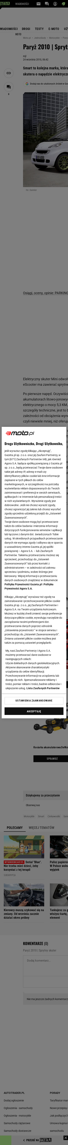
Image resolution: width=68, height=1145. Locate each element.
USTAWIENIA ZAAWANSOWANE (33, 700)
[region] (34, 572)
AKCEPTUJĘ (34, 711)
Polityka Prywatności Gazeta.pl (23, 584)
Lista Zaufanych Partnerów (43, 688)
